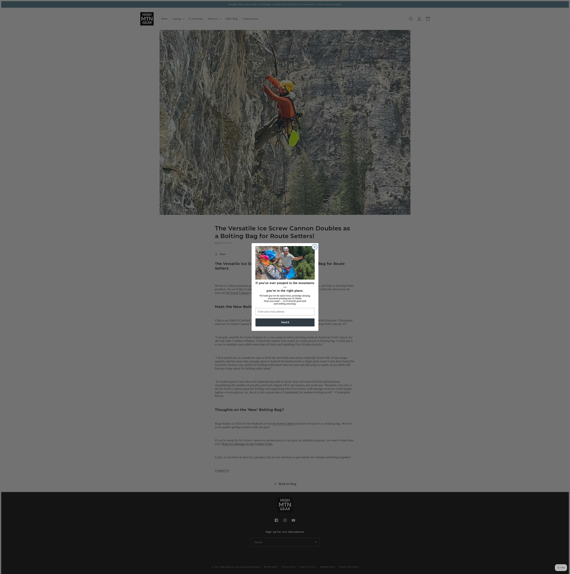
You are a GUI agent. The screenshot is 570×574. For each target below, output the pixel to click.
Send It (285, 322)
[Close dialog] (314, 246)
